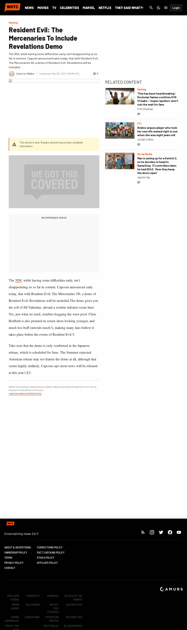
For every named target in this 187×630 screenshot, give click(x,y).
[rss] (143, 532)
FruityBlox (51, 625)
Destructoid (74, 604)
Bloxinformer (73, 625)
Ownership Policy (15, 552)
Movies (43, 8)
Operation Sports (51, 619)
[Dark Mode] (158, 7)
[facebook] (170, 532)
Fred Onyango (145, 108)
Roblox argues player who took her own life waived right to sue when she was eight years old (157, 131)
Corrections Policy (49, 547)
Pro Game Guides (13, 597)
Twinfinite (33, 595)
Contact (9, 567)
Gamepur (52, 595)
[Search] (151, 7)
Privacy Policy (13, 562)
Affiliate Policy (47, 562)
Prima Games (15, 606)
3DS (18, 280)
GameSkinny (32, 617)
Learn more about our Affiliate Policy (25, 393)
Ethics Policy (45, 557)
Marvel (89, 8)
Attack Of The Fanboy (73, 597)
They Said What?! (129, 8)
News (29, 8)
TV (54, 8)
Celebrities (69, 8)
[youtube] (179, 532)
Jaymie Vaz (143, 177)
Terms (8, 557)
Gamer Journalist (11, 619)
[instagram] (152, 532)
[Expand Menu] (165, 7)
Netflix (105, 8)
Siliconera (33, 604)
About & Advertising (17, 547)
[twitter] (161, 532)
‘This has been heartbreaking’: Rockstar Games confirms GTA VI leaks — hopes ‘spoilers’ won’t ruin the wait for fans (157, 99)
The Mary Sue (74, 617)
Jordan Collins (145, 139)
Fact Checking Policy (50, 552)
